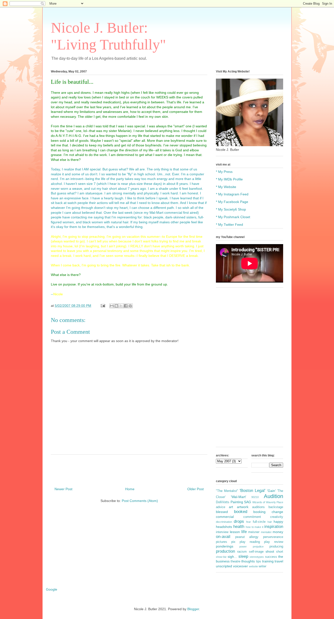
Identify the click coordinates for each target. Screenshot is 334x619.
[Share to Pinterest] (130, 305)
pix (233, 542)
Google (51, 589)
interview (222, 532)
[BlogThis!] (116, 305)
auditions (258, 507)
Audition (273, 496)
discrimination (224, 521)
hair (269, 521)
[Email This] (111, 305)
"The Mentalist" (227, 491)
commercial (225, 517)
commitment (252, 517)
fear (248, 521)
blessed (222, 512)
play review (273, 542)
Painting (237, 502)
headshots (224, 527)
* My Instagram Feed (232, 194)
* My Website (226, 187)
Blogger (193, 609)
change (277, 512)
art (231, 507)
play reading (250, 542)
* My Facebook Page (232, 202)
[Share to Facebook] (125, 305)
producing (276, 546)
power (243, 546)
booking (259, 512)
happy (278, 522)
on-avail (223, 536)
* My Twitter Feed (229, 224)
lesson (235, 532)
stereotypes (257, 556)
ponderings (224, 546)
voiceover (240, 566)
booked (240, 511)
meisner (253, 532)
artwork (242, 507)
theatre (235, 561)
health (238, 526)
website (253, 566)
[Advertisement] (249, 369)
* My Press (224, 172)
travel (279, 561)
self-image (256, 551)
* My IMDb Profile (229, 179)
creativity (276, 517)
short (279, 551)
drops (239, 521)
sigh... (232, 557)
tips (258, 561)
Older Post (195, 489)
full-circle (259, 522)
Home (129, 489)
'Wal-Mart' (238, 497)
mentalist (266, 532)
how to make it (255, 526)
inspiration (273, 526)
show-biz (221, 556)
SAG (247, 502)
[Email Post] (102, 306)
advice (220, 507)
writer (262, 566)
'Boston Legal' (252, 490)
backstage (275, 507)
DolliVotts (222, 502)
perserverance (273, 537)
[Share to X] (121, 305)
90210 (255, 497)
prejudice (258, 546)
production (225, 551)
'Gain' (271, 491)
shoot (270, 551)
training (268, 561)
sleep (243, 556)
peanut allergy (247, 537)
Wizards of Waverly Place (267, 502)
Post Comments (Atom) (140, 501)
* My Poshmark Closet (233, 217)
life (244, 531)
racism (242, 551)
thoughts (248, 561)
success (271, 557)
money (278, 532)
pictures (221, 542)
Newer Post (63, 489)
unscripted (224, 566)
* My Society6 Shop (231, 209)
